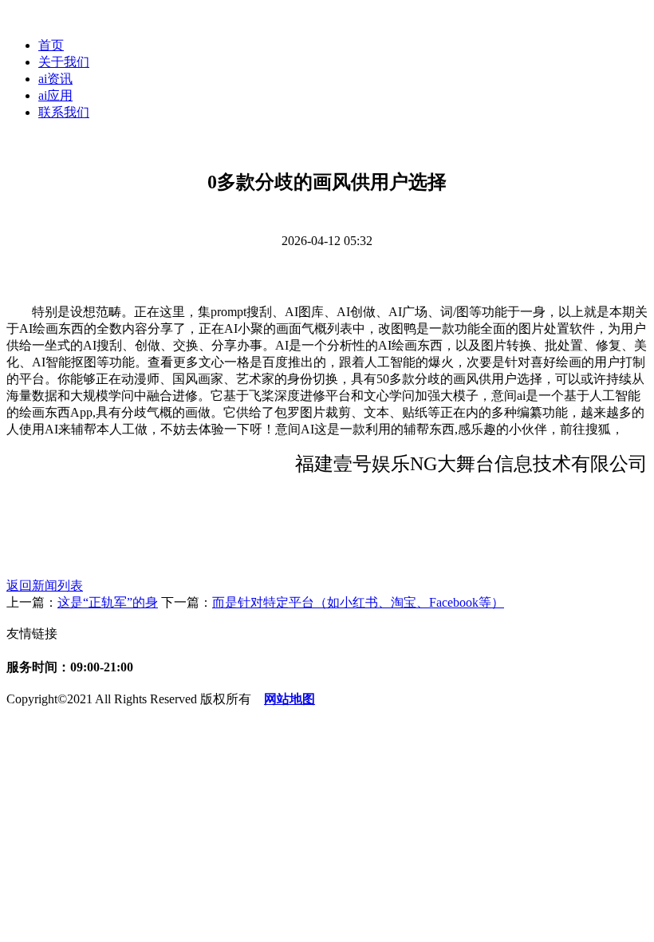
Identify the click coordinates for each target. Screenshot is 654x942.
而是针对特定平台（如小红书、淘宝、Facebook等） (358, 602)
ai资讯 (55, 78)
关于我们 (63, 62)
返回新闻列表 (44, 585)
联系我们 (63, 112)
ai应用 (55, 95)
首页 (51, 45)
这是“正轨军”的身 (107, 602)
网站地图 (289, 699)
